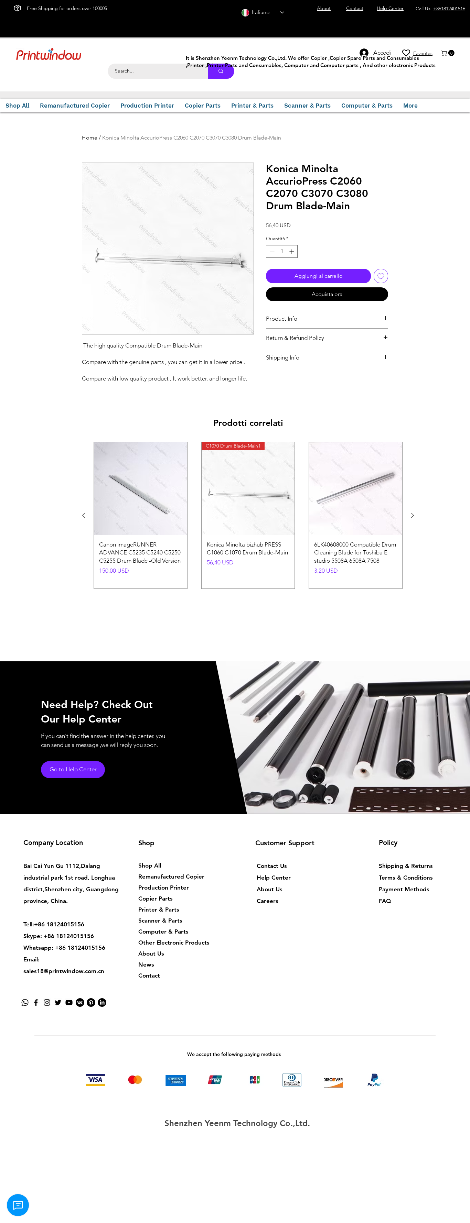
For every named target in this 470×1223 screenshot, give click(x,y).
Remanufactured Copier (171, 876)
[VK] (80, 1002)
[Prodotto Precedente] (83, 515)
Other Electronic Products (174, 942)
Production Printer (163, 887)
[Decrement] (271, 251)
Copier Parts (155, 898)
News (146, 964)
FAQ (385, 900)
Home (89, 137)
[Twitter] (58, 1002)
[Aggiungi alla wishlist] (381, 276)
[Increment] (292, 251)
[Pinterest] (91, 1002)
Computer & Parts (163, 931)
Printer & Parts (158, 909)
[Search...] (221, 71)
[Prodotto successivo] (412, 515)
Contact (149, 975)
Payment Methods (405, 889)
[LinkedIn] (102, 1002)
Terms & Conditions (406, 877)
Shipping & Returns (406, 865)
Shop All (149, 865)
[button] (448, 53)
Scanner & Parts (160, 920)
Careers (267, 900)
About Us (151, 953)
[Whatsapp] (25, 1002)
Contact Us (272, 865)
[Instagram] (47, 1002)
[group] (248, 515)
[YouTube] (69, 1002)
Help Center (274, 877)
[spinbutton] (282, 251)
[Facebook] (36, 1002)
